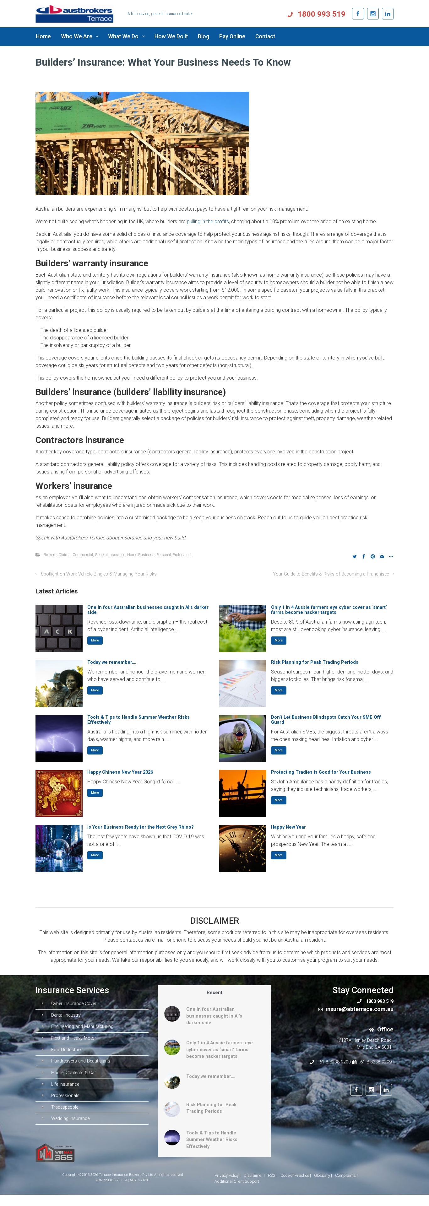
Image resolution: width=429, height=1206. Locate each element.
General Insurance (110, 554)
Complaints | (346, 1175)
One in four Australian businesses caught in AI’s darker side (148, 610)
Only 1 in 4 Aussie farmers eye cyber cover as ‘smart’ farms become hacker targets (329, 610)
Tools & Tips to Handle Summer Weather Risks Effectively (138, 720)
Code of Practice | (295, 1175)
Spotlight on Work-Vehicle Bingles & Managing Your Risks (99, 574)
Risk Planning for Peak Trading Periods (314, 662)
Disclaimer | (254, 1175)
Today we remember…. (111, 662)
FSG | (272, 1175)
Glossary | (323, 1175)
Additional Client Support (237, 1181)
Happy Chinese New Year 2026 (120, 772)
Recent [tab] (214, 992)
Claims (64, 554)
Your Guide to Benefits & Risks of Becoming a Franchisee (331, 574)
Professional (183, 554)
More (95, 640)
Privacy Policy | (228, 1175)
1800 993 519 (320, 14)
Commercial (83, 554)
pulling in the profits (208, 221)
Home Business (141, 554)
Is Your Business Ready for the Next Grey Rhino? (140, 827)
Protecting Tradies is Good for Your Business (321, 772)
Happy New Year (288, 827)
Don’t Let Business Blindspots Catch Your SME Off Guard (326, 720)
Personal (163, 554)
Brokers (50, 554)
